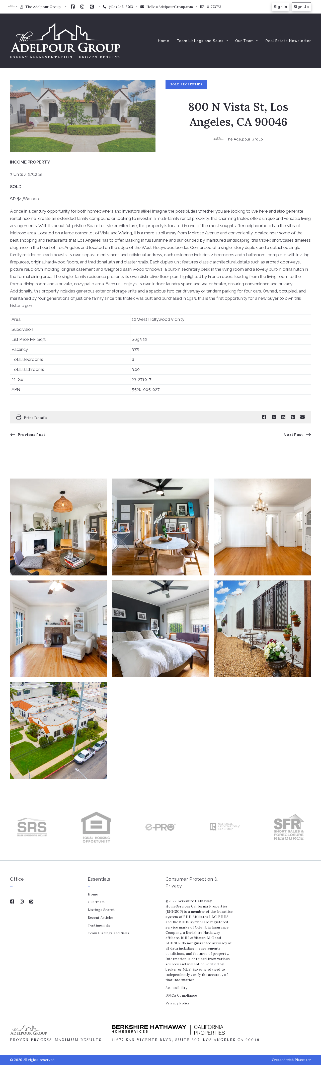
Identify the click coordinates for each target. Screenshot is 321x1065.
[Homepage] (65, 37)
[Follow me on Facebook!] (72, 7)
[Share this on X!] (274, 417)
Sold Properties (186, 84)
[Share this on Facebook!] (264, 417)
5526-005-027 (145, 389)
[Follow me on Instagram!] (82, 7)
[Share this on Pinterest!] (293, 417)
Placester (303, 1060)
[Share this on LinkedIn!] (283, 417)
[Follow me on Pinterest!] (92, 7)
